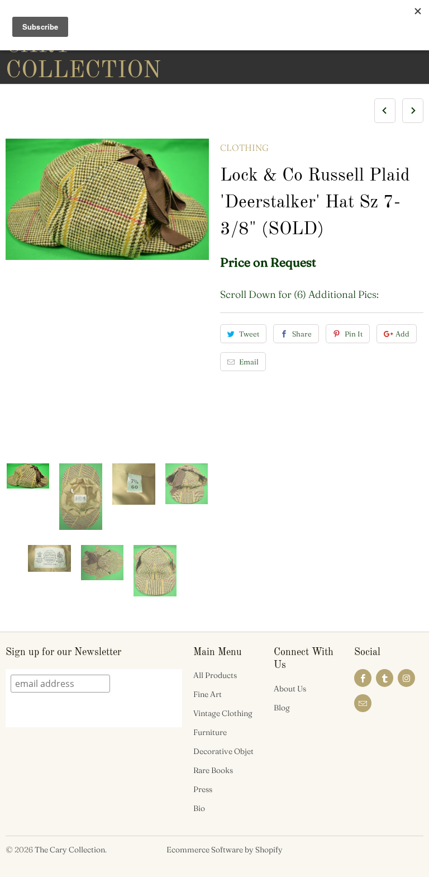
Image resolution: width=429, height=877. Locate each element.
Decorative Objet (223, 751)
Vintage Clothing (222, 713)
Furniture (210, 732)
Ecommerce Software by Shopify (224, 850)
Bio (199, 808)
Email (249, 361)
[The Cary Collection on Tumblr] (384, 678)
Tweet (249, 333)
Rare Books (213, 770)
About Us (290, 689)
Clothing (244, 147)
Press (202, 789)
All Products (215, 675)
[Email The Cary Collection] (362, 703)
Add (402, 333)
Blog (282, 708)
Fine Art (207, 694)
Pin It (354, 333)
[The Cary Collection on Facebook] (362, 678)
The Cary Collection (70, 850)
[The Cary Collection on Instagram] (406, 678)
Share (302, 333)
